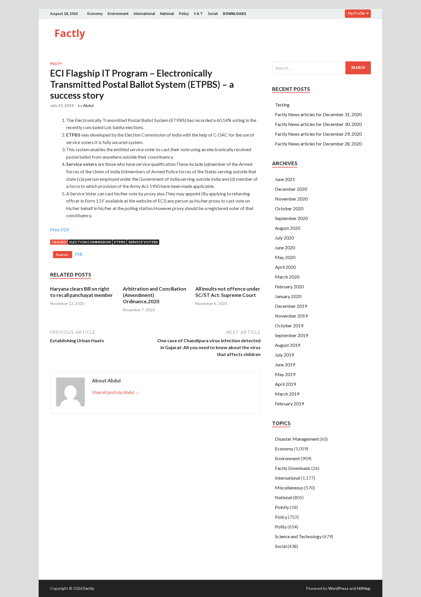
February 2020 (289, 286)
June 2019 (285, 364)
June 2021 (285, 179)
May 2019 (285, 374)
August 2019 (287, 345)
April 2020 (285, 267)
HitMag (363, 588)
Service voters (143, 242)
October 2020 (289, 208)
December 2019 (291, 306)
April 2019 (285, 384)
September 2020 (291, 218)
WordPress (338, 588)
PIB (78, 254)
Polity (56, 63)
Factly (69, 33)
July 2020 (284, 237)
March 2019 (287, 393)
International (144, 13)
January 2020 (288, 296)
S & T (198, 13)
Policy (184, 13)
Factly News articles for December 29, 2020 (318, 134)
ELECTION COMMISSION (90, 242)
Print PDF (60, 229)
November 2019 (291, 315)
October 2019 (289, 325)
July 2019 (284, 354)
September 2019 (291, 335)
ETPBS (119, 242)
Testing (282, 104)
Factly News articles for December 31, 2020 (318, 114)
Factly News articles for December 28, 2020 (318, 143)
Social (213, 13)
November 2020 (291, 198)
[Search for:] (321, 67)
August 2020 (287, 228)
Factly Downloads (292, 468)
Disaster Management (297, 439)
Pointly (282, 507)
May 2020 (285, 257)
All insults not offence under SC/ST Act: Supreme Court (227, 292)
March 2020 (287, 276)
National (167, 13)
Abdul (88, 105)
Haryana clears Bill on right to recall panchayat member (81, 292)
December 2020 (291, 189)
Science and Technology (298, 536)
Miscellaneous (289, 487)
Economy (95, 13)
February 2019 (289, 403)
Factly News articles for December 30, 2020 (318, 124)
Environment (118, 13)
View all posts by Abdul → (115, 392)
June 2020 (285, 247)
